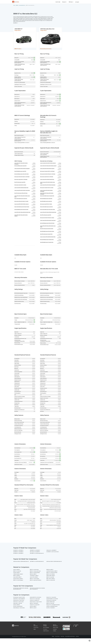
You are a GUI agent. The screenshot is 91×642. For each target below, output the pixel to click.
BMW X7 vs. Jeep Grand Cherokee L (35, 580)
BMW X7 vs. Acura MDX (50, 577)
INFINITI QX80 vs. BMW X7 (50, 575)
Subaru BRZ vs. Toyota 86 (17, 603)
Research (64, 1)
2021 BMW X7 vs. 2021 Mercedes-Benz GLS (37, 553)
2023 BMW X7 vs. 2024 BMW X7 (18, 551)
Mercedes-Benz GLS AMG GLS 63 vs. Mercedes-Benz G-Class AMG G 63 (37, 589)
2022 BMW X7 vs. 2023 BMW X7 (18, 550)
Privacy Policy (62, 636)
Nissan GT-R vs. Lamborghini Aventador (53, 604)
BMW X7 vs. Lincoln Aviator (34, 569)
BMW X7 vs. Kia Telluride (50, 574)
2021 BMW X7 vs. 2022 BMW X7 (18, 553)
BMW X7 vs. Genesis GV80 (50, 580)
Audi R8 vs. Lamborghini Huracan (51, 606)
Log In (77, 1)
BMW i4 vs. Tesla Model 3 (34, 603)
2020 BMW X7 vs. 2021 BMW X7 (35, 550)
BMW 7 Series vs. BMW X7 (50, 578)
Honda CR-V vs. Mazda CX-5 (34, 600)
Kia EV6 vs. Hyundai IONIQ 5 (17, 606)
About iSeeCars (55, 625)
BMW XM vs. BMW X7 (49, 569)
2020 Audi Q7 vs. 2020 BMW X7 (51, 550)
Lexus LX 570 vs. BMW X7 (34, 577)
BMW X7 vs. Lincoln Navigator (18, 580)
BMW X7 (17, 5)
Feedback (54, 630)
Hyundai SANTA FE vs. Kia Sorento (35, 597)
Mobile (35, 629)
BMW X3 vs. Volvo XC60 (50, 603)
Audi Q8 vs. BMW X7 (16, 572)
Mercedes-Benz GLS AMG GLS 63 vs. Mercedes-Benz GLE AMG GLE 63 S (20, 589)
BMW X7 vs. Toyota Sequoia (34, 578)
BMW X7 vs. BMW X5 (16, 575)
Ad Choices (77, 636)
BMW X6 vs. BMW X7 (33, 574)
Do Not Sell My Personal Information (70, 636)
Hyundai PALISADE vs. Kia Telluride (52, 598)
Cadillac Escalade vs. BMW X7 (18, 574)
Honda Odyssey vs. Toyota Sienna (19, 607)
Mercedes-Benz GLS (22, 5)
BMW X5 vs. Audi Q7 (33, 607)
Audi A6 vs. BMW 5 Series (50, 601)
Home (14, 5)
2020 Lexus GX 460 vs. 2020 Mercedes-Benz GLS (21, 561)
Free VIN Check (36, 627)
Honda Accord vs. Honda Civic (51, 600)
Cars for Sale (58, 1)
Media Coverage (55, 627)
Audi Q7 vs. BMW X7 (16, 569)
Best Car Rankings (46, 627)
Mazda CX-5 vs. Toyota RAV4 (51, 597)
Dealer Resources (46, 630)
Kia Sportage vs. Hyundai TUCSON (19, 597)
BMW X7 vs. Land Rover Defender (51, 572)
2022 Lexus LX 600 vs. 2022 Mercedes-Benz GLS (54, 561)
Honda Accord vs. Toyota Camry (18, 600)
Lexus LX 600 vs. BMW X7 (17, 577)
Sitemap (53, 636)
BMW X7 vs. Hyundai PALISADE (35, 572)
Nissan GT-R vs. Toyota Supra (35, 598)
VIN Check (70, 1)
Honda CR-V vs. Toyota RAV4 (34, 604)
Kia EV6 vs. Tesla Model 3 (50, 607)
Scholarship (55, 629)
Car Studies (45, 625)
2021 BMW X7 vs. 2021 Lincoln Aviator (52, 551)
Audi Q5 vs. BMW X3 (16, 604)
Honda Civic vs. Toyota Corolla (18, 601)
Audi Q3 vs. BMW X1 (33, 606)
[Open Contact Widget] (89, 641)
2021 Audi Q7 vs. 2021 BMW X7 (35, 551)
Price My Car (45, 629)
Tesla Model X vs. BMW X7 (34, 575)
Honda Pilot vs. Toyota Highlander (19, 598)
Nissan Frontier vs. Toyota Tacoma (36, 601)
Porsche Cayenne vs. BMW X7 (18, 578)
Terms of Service (57, 636)
